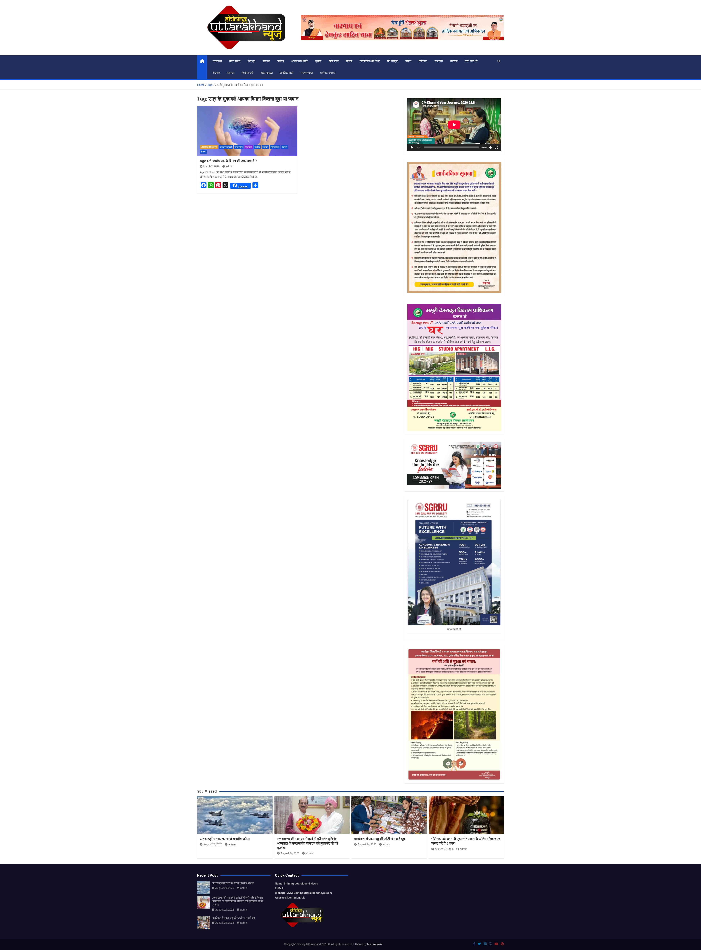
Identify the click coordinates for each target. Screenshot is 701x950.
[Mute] (490, 147)
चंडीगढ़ (280, 61)
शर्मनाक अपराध (327, 73)
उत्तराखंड (217, 61)
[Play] (412, 147)
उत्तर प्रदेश (234, 61)
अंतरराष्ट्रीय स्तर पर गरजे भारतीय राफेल (225, 839)
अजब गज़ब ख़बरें (299, 61)
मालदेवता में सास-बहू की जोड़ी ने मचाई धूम (379, 839)
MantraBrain (374, 944)
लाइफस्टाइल (307, 73)
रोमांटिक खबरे (286, 73)
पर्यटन (408, 61)
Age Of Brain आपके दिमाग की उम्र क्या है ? (228, 161)
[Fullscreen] (496, 147)
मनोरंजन (423, 61)
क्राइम (318, 61)
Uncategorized (209, 147)
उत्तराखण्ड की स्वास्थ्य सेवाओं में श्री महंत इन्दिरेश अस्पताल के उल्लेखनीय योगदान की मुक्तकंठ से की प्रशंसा (307, 843)
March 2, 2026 (211, 166)
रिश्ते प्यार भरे (471, 61)
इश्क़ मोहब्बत (267, 73)
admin (229, 166)
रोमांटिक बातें (247, 73)
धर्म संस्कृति (392, 61)
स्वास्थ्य (230, 73)
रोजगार (216, 73)
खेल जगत (333, 61)
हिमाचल (266, 61)
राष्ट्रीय (453, 61)
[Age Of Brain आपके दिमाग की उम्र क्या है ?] (247, 131)
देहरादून (251, 61)
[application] (454, 124)
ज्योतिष (349, 61)
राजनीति (439, 61)
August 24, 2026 (212, 844)
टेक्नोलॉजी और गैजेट (370, 61)
